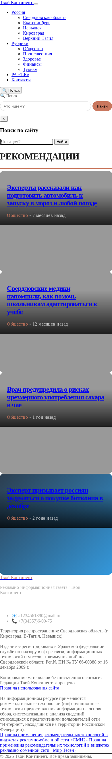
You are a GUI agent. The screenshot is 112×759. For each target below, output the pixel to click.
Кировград (33, 33)
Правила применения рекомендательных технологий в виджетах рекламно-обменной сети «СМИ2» (54, 737)
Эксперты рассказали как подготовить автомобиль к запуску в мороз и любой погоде (52, 195)
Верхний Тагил (38, 38)
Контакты (21, 79)
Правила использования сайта (29, 687)
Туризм (30, 69)
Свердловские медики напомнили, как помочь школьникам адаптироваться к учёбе (52, 300)
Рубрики (19, 43)
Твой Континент (17, 2)
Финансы (32, 64)
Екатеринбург (36, 22)
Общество (33, 48)
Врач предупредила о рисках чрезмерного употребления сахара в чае (55, 397)
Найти (102, 106)
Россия (18, 12)
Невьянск (32, 27)
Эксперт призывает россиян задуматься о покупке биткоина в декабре (55, 498)
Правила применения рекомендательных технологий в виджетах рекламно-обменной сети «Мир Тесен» (54, 745)
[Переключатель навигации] (36, 4)
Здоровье (32, 59)
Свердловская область (44, 17)
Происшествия (37, 53)
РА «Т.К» (20, 74)
